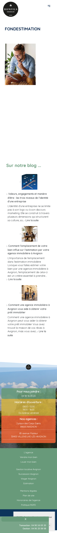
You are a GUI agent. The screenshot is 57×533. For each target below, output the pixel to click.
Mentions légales (28, 490)
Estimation (28, 483)
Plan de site (28, 495)
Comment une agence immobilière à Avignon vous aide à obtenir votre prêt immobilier (29, 308)
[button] (49, 6)
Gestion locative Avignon (28, 469)
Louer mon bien (28, 461)
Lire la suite (32, 220)
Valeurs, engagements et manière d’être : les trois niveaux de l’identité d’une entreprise (28, 197)
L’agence (28, 452)
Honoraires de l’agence (28, 500)
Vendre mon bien (28, 457)
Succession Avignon (28, 474)
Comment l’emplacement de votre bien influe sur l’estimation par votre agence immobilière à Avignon (28, 249)
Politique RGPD (28, 504)
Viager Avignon (28, 478)
